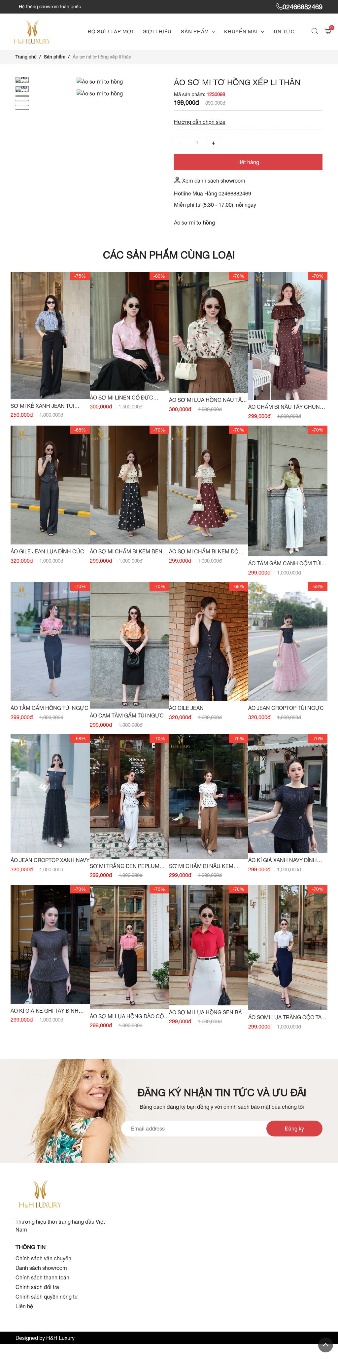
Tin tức (284, 31)
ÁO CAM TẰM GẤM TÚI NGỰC (127, 715)
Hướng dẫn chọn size (199, 122)
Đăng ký (294, 1129)
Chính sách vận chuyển (43, 1258)
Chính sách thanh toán (42, 1277)
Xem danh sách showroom (213, 181)
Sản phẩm (195, 31)
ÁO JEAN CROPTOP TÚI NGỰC (286, 708)
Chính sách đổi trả (37, 1287)
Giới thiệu (157, 31)
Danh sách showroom (41, 1268)
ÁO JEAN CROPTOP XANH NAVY (50, 860)
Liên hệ (24, 1306)
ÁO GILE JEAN (186, 708)
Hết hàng (248, 162)
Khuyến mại (241, 31)
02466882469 (302, 7)
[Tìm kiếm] (316, 32)
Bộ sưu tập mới (110, 31)
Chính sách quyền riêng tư (47, 1297)
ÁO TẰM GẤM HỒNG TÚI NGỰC (49, 708)
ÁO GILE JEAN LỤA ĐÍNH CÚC (47, 551)
